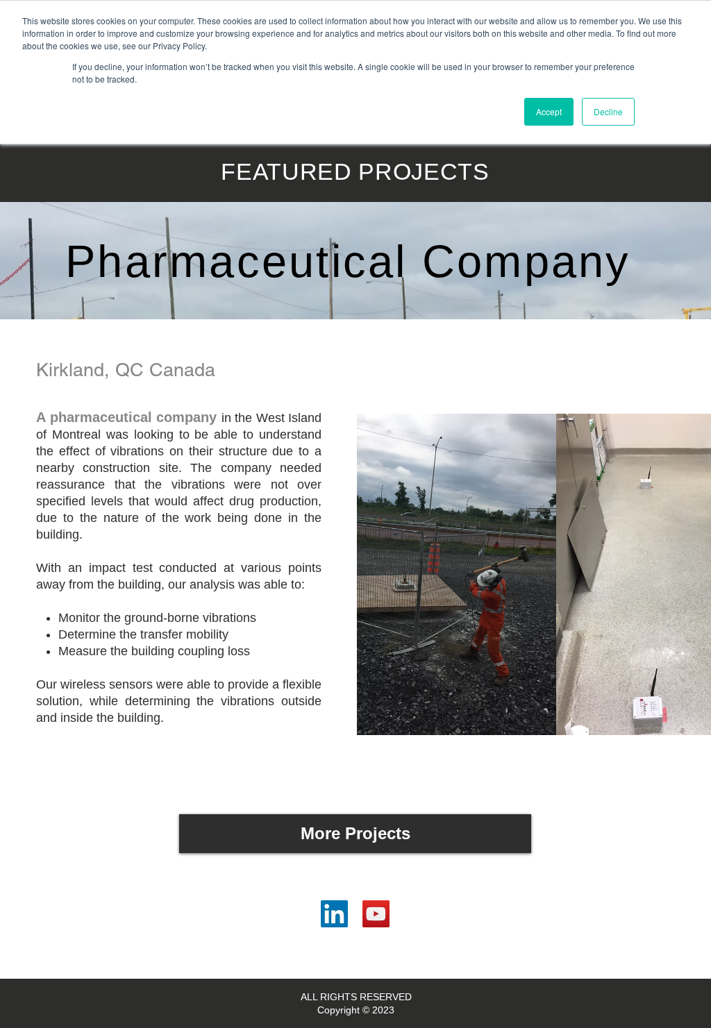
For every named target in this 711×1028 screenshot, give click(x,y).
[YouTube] (376, 913)
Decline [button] (608, 111)
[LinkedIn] (334, 913)
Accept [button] (549, 111)
